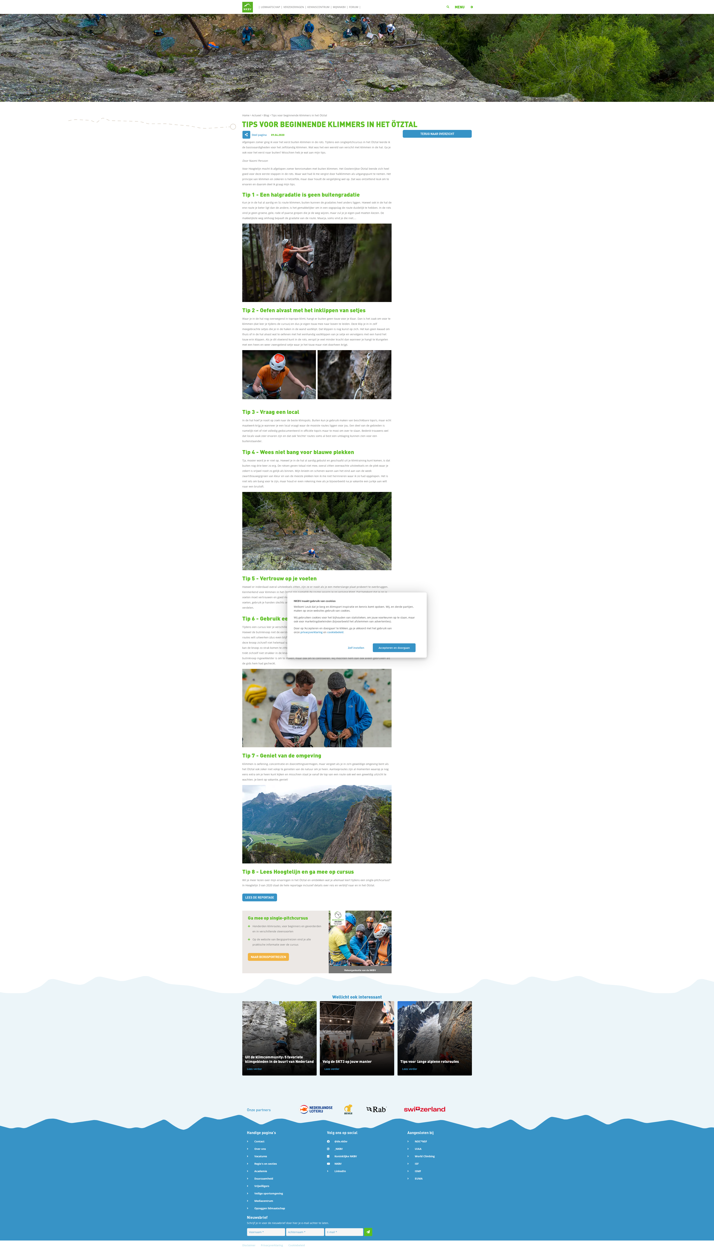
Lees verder (254, 1069)
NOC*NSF (421, 1141)
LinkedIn (340, 1171)
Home (246, 115)
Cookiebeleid (296, 1245)
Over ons (260, 1149)
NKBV (338, 1163)
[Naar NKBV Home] (247, 7)
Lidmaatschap (270, 7)
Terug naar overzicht (437, 134)
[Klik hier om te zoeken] (448, 7)
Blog (267, 115)
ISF (417, 1163)
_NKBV (339, 1149)
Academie (260, 1171)
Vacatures (260, 1156)
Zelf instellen (356, 647)
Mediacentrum (263, 1201)
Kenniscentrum (318, 7)
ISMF (418, 1171)
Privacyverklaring (272, 1245)
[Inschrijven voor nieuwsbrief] (368, 1232)
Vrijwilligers (261, 1186)
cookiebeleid (335, 632)
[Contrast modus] (471, 7)
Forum (353, 7)
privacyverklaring (311, 632)
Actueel (257, 115)
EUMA (419, 1178)
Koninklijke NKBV (346, 1156)
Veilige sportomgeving (268, 1193)
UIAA (418, 1149)
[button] (459, 7)
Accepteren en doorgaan (394, 647)
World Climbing (425, 1156)
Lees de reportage (259, 897)
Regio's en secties (265, 1163)
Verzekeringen (293, 7)
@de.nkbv (341, 1141)
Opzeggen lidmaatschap (269, 1208)
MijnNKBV (339, 7)
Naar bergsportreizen (268, 957)
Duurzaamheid (263, 1178)
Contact (259, 1141)
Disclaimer (249, 1245)
